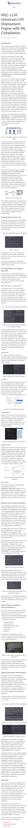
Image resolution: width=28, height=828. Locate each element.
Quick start (6, 822)
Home (14, 7)
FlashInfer (3, 688)
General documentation (10, 824)
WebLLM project (19, 463)
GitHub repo (7, 826)
